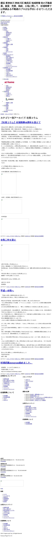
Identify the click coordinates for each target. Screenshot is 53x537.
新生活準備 (9, 59)
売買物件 (5, 500)
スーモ (5, 494)
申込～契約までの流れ (30, 407)
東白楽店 (8, 34)
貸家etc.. (8, 41)
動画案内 (8, 56)
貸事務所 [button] (5, 42)
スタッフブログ (10, 236)
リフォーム (9, 64)
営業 (26, 382)
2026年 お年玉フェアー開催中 (38, 400)
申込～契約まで (10, 57)
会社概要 (8, 69)
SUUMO (5, 28)
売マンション (9, 51)
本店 (7, 31)
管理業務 (8, 63)
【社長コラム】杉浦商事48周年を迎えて (21, 122)
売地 (7, 48)
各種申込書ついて (34, 395)
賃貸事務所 (6, 498)
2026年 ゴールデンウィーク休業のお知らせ (41, 397)
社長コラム (17, 236)
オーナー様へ (9, 61)
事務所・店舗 (9, 44)
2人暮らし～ (9, 40)
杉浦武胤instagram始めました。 (17, 362)
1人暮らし (8, 38)
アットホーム (6, 495)
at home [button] (5, 29)
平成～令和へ (7, 290)
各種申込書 (28, 406)
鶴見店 (7, 35)
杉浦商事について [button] (7, 67)
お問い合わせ (4, 23)
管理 (26, 388)
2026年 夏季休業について (37, 394)
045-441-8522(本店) (5, 21)
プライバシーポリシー (11, 76)
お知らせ (8, 73)
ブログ (7, 72)
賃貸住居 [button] (5, 37)
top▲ (2, 488)
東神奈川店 (9, 32)
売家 (7, 50)
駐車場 (5, 53)
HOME (5, 27)
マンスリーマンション (11, 66)
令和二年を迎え (8, 240)
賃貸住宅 (5, 497)
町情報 (27, 385)
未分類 (27, 384)
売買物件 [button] (5, 47)
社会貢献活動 (9, 70)
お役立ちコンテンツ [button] (8, 54)
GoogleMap (3, 461)
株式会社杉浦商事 (39, 236)
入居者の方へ (9, 60)
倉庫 (7, 45)
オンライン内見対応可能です (37, 398)
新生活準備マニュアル (30, 409)
